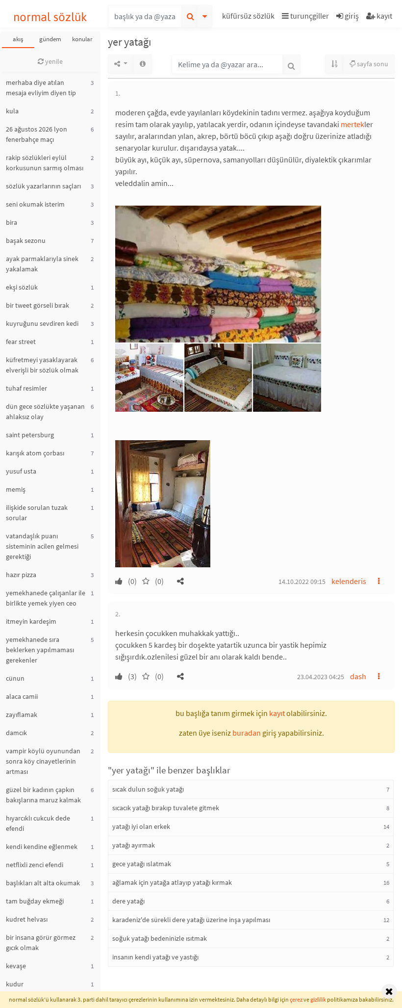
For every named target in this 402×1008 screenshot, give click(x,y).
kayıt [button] (277, 713)
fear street (21, 341)
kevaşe (16, 965)
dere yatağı (128, 901)
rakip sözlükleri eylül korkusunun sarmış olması (44, 162)
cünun (15, 678)
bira (11, 222)
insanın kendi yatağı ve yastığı (155, 957)
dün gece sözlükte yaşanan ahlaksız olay (45, 411)
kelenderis (348, 581)
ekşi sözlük (22, 287)
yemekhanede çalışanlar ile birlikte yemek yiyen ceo (45, 598)
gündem (50, 39)
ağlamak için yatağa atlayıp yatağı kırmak (172, 882)
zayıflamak (21, 714)
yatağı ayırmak (133, 845)
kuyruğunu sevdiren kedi (42, 323)
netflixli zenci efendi (34, 864)
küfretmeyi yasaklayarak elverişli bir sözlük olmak (42, 364)
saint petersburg (30, 434)
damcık (16, 732)
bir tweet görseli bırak (37, 305)
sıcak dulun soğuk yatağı (148, 789)
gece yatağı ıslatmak (141, 863)
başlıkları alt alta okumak (43, 882)
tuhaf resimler (26, 388)
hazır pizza (21, 574)
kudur (15, 984)
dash (358, 676)
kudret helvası (27, 919)
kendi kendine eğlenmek (41, 846)
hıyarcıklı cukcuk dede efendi (38, 823)
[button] (249, 17)
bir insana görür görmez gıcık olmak (40, 942)
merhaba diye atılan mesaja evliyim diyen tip (41, 87)
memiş (15, 489)
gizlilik (318, 999)
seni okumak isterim (35, 204)
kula (12, 110)
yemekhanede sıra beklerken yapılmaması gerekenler (40, 649)
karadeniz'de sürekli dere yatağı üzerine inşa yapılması (191, 919)
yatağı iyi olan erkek (141, 826)
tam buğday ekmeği (35, 901)
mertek (352, 124)
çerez (296, 999)
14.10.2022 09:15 (302, 581)
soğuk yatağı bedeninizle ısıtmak (159, 938)
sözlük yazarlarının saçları (43, 186)
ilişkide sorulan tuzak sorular (37, 512)
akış (18, 39)
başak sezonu (26, 240)
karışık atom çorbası (35, 453)
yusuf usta (21, 471)
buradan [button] (246, 733)
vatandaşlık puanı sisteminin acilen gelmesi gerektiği (42, 546)
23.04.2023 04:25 (320, 676)
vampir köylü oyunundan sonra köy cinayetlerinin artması (43, 761)
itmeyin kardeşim (31, 621)
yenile (53, 61)
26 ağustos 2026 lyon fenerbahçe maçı (36, 134)
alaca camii (22, 696)
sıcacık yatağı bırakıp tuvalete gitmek (165, 807)
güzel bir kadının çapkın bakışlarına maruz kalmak (43, 794)
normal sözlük (50, 17)
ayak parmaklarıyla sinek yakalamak (42, 263)
